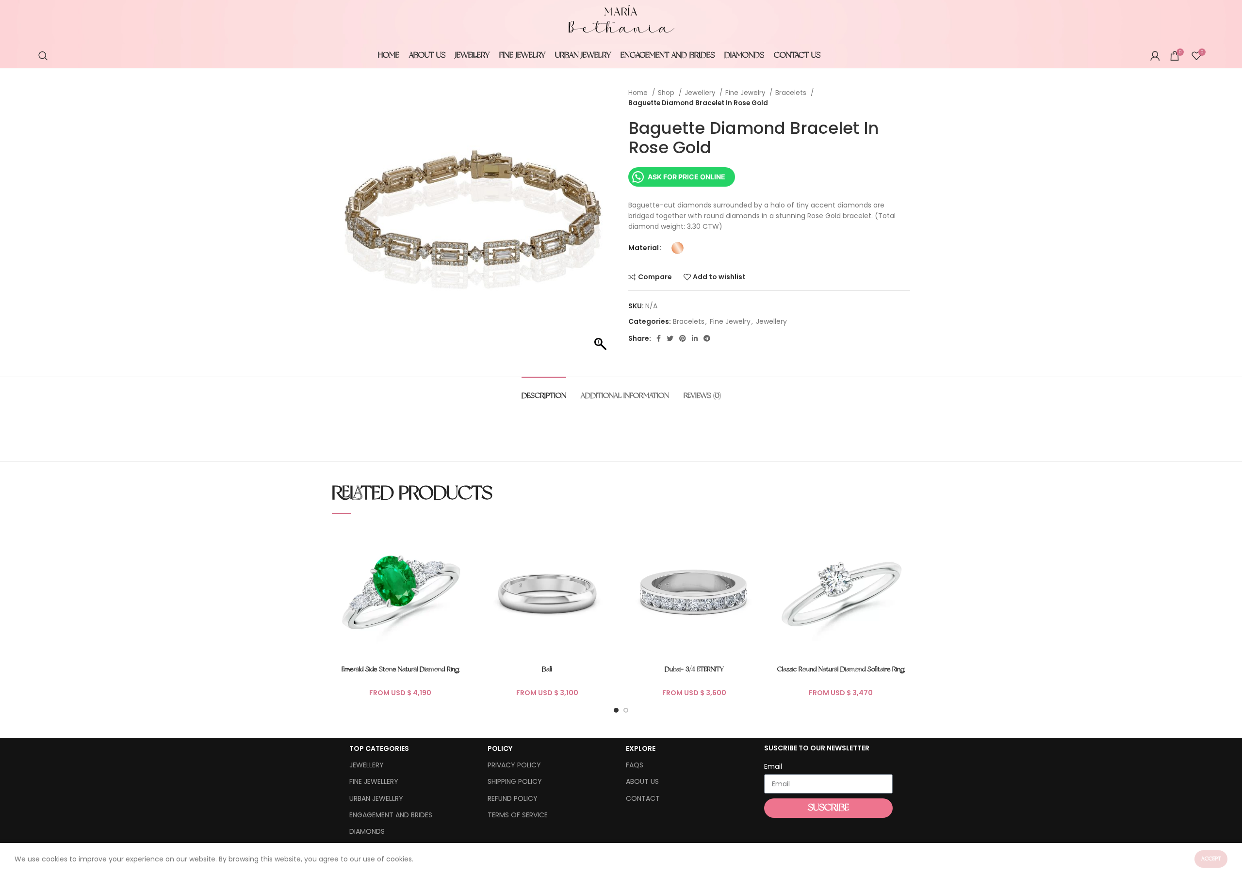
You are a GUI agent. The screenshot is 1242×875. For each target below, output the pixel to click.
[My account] (1155, 55)
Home (639, 92)
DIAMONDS (367, 831)
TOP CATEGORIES (379, 748)
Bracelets (791, 92)
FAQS (634, 765)
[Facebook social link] (659, 338)
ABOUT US (642, 781)
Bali (547, 669)
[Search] (43, 55)
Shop (667, 92)
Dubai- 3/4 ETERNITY (694, 669)
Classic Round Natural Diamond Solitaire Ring (841, 669)
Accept (1211, 859)
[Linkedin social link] (695, 338)
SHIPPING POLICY (515, 781)
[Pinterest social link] (682, 338)
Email (773, 766)
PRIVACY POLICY (514, 765)
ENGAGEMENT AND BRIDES (390, 815)
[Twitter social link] (670, 338)
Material (643, 248)
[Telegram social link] (707, 338)
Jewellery (701, 92)
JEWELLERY (366, 765)
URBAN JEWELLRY (376, 798)
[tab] (544, 391)
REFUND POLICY (513, 798)
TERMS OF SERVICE (518, 815)
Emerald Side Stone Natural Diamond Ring (400, 669)
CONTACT (643, 798)
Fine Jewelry (746, 92)
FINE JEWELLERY (373, 781)
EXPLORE (640, 748)
